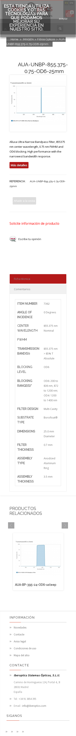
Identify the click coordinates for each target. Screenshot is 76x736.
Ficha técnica (22, 279)
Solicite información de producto (34, 223)
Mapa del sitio (22, 655)
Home (14, 39)
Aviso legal (20, 641)
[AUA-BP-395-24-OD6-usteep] (38, 580)
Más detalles (19, 165)
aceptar (63, 18)
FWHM (22, 339)
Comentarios (22, 289)
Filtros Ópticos (46, 39)
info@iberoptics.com (34, 706)
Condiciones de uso (25, 648)
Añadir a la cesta (24, 201)
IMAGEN (28, 39)
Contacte (19, 634)
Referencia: (18, 181)
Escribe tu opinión (29, 239)
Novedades (20, 627)
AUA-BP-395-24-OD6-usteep (35, 584)
